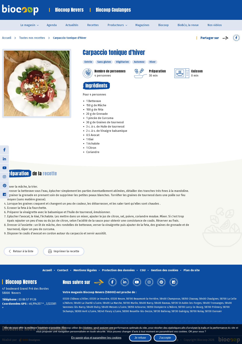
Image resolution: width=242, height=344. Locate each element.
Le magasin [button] (27, 25)
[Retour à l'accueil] (25, 9)
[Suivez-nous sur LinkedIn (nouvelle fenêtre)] (4, 158)
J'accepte (165, 337)
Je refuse (140, 337)
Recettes (93, 25)
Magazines (142, 25)
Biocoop (163, 25)
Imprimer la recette (66, 251)
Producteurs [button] (116, 25)
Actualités (72, 25)
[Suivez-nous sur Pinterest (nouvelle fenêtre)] (4, 185)
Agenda (52, 25)
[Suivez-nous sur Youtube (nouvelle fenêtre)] (4, 167)
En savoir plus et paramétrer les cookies (96, 337)
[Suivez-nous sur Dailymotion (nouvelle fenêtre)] (4, 194)
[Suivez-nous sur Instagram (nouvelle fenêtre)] (4, 176)
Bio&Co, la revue (188, 25)
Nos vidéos (214, 25)
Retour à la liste (23, 251)
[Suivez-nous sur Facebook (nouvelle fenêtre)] (4, 149)
